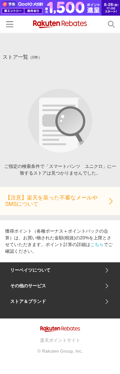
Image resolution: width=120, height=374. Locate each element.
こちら (97, 244)
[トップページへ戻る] (60, 24)
